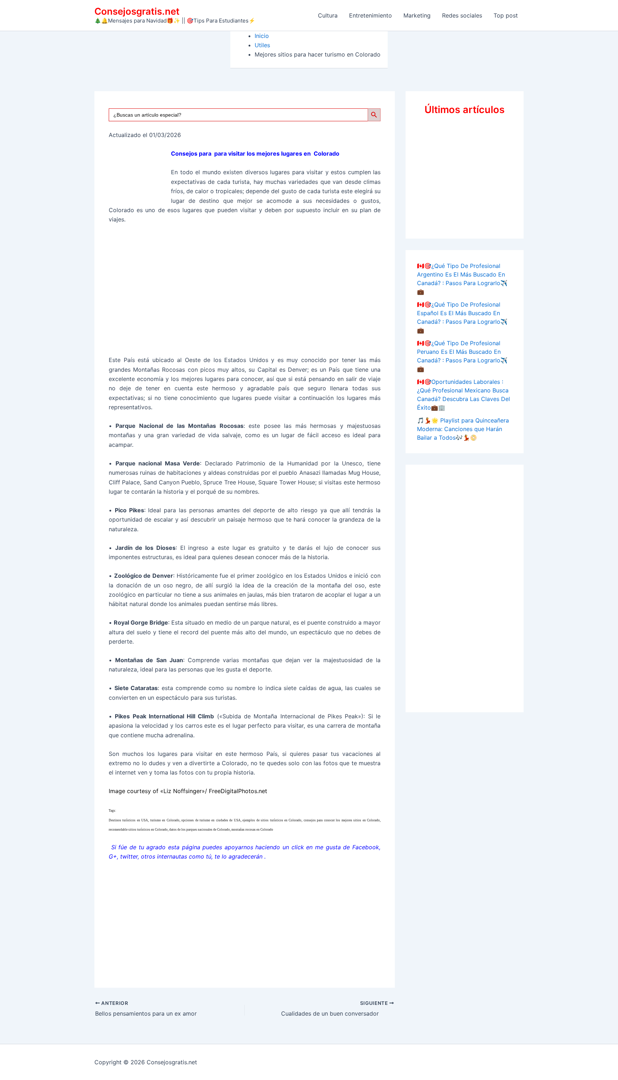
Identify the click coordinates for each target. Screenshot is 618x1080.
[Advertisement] (245, 293)
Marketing (417, 15)
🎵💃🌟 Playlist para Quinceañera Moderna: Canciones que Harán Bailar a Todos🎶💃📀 (463, 429)
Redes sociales (462, 15)
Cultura (328, 15)
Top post (506, 15)
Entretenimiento (370, 15)
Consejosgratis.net (137, 11)
